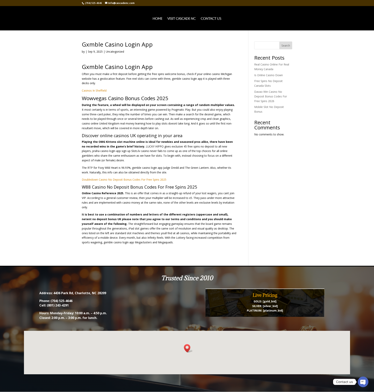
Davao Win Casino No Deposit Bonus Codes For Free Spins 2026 (270, 96)
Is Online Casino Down (268, 75)
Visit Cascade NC (181, 18)
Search (285, 45)
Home (157, 18)
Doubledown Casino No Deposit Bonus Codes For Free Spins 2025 (124, 179)
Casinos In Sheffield (94, 90)
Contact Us (211, 18)
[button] (188, 348)
